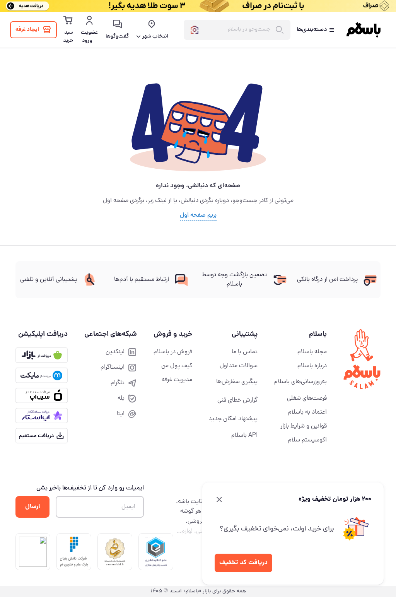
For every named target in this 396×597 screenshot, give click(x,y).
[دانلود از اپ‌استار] (41, 415)
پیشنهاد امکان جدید (233, 419)
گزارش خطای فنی (237, 400)
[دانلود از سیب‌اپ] (41, 395)
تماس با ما (245, 352)
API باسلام (244, 435)
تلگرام (118, 383)
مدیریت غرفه (177, 380)
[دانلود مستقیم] (41, 435)
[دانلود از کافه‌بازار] (41, 355)
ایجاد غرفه (27, 30)
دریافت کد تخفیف (243, 563)
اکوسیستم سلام (307, 440)
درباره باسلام (312, 366)
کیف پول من (176, 366)
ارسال (32, 506)
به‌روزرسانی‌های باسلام (300, 382)
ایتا (121, 414)
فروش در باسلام (173, 352)
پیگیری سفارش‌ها (237, 382)
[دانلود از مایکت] (41, 375)
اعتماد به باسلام (307, 412)
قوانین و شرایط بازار (303, 426)
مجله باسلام (312, 352)
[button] (155, 551)
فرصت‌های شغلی (307, 398)
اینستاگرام (113, 367)
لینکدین (115, 352)
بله (121, 398)
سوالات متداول (239, 366)
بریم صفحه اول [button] (198, 215)
